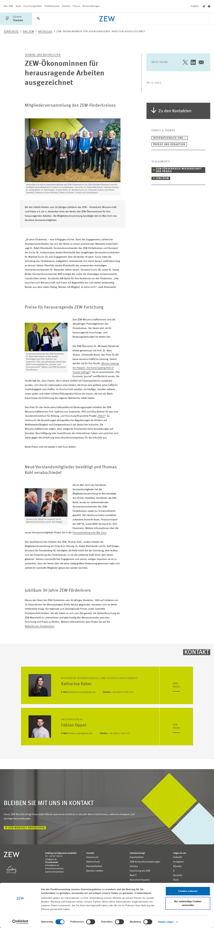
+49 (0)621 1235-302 (118, 692)
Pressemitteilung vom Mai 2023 (89, 532)
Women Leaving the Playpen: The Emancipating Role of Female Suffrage (96, 367)
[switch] (90, 921)
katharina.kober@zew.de (78, 692)
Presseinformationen (54, 869)
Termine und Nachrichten (43, 55)
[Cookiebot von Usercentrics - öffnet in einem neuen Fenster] (20, 922)
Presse (76, 6)
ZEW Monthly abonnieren (26, 828)
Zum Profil (176, 685)
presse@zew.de (52, 865)
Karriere (66, 6)
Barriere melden (94, 871)
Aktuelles (45, 31)
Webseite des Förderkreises (39, 626)
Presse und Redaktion (169, 144)
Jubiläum (162, 178)
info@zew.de (51, 859)
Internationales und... (169, 138)
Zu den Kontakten (174, 111)
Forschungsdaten (32, 6)
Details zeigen (166, 921)
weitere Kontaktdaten (54, 872)
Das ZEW (8, 6)
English (195, 6)
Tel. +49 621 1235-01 (54, 856)
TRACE (101, 416)
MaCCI (133, 875)
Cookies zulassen (188, 891)
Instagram (178, 862)
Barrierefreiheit (94, 866)
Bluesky (177, 866)
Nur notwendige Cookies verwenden (187, 903)
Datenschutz (93, 862)
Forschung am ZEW (140, 871)
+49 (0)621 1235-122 (115, 733)
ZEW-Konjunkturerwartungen (145, 862)
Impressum (92, 857)
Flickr (176, 880)
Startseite (11, 31)
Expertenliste (137, 857)
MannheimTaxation (140, 880)
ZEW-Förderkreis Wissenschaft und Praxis (179, 170)
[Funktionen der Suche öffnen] (38, 19)
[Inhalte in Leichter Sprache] (209, 6)
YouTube (177, 875)
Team (18, 6)
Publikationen (52, 6)
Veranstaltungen (91, 6)
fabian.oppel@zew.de (76, 733)
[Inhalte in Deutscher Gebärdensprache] (204, 6)
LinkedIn (177, 857)
